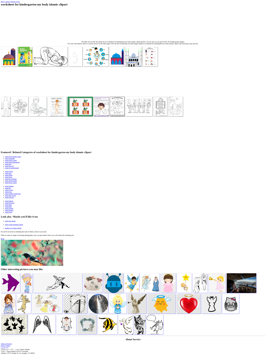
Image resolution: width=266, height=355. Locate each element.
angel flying (9, 171)
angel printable (10, 158)
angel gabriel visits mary (13, 194)
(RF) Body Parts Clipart (55, 113)
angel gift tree (9, 197)
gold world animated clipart (14, 225)
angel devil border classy (13, 157)
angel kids (8, 207)
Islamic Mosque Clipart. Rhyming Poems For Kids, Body (117, 111)
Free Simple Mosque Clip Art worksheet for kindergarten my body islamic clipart (116, 61)
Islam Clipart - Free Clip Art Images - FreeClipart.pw (49, 63)
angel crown (9, 190)
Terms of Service (6, 344)
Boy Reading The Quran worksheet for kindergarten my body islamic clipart (38, 111)
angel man (8, 205)
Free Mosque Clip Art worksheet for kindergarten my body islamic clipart (133, 62)
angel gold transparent (12, 162)
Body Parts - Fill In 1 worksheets (150, 62)
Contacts (7, 2)
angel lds (8, 188)
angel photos (9, 210)
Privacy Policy (5, 346)
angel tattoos (9, 201)
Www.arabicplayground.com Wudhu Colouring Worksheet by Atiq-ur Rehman (27, 61)
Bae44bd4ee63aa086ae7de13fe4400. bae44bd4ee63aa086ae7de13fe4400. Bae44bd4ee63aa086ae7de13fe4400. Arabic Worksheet (78, 111)
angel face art (9, 166)
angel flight (8, 175)
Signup (13, 2)
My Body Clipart (89, 63)
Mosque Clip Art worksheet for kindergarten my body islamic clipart (8, 61)
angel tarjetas (9, 186)
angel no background (12, 168)
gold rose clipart (10, 221)
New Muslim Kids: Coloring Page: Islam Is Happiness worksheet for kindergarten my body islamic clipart (19, 110)
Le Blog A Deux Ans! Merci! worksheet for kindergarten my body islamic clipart (75, 61)
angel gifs (8, 173)
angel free (8, 164)
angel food (8, 212)
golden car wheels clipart (13, 228)
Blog (2, 2)
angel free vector (10, 195)
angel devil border (11, 181)
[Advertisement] (133, 23)
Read (2, 239)
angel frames (9, 208)
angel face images (11, 179)
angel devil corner (11, 160)
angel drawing (9, 203)
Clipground (10, 348)
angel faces (8, 177)
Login (18, 2)
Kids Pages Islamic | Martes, (134, 113)
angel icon (8, 192)
